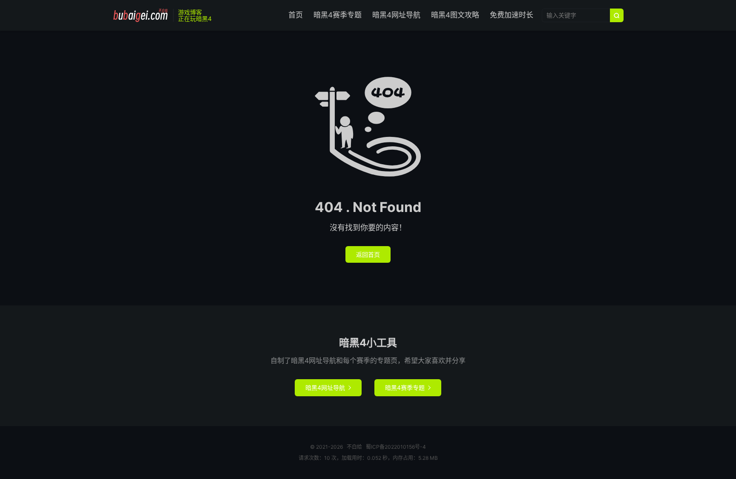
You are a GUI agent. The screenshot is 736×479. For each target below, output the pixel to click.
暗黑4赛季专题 (337, 15)
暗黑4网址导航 (396, 15)
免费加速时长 (511, 15)
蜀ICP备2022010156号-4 (396, 447)
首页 (295, 15)
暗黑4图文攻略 (455, 15)
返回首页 (368, 254)
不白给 (140, 15)
